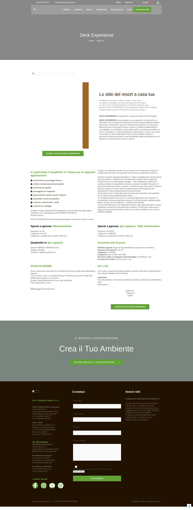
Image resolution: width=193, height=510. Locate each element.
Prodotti (78, 10)
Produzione (101, 10)
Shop (129, 10)
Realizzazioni (117, 10)
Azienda (66, 10)
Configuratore (142, 10)
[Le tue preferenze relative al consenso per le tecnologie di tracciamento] (189, 506)
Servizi (89, 10)
